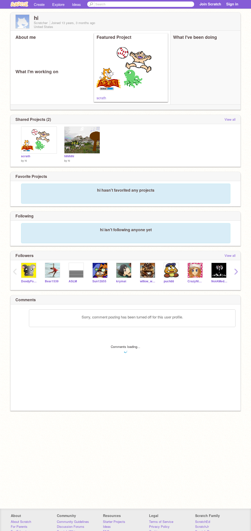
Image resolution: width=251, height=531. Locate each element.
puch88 (169, 281)
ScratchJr (202, 526)
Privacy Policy (159, 526)
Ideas (76, 4)
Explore (58, 4)
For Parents (19, 526)
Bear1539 (52, 281)
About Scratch (21, 521)
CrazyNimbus (196, 281)
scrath (101, 97)
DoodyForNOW (29, 281)
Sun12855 (99, 281)
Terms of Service (161, 521)
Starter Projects (114, 521)
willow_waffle (148, 281)
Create (39, 4)
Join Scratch (210, 4)
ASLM (73, 281)
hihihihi (69, 156)
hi (26, 160)
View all (230, 119)
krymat (121, 281)
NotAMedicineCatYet (219, 281)
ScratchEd (202, 521)
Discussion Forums (70, 526)
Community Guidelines (73, 521)
